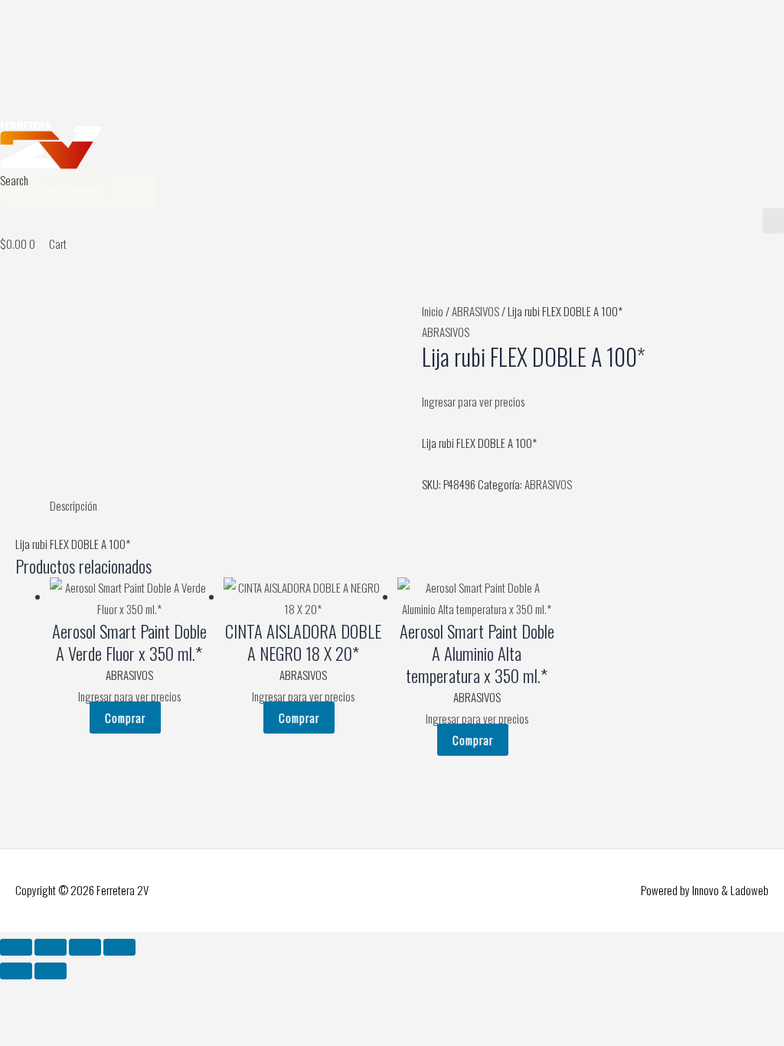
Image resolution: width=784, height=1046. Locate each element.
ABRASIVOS (475, 310)
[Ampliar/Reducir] (16, 947)
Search (14, 180)
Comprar (125, 717)
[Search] (138, 189)
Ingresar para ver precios (473, 401)
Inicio (432, 310)
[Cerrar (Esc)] (119, 947)
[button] (773, 221)
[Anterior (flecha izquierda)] (16, 971)
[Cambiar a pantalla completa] (50, 947)
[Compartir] (85, 947)
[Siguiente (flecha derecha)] (50, 971)
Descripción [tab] (73, 505)
